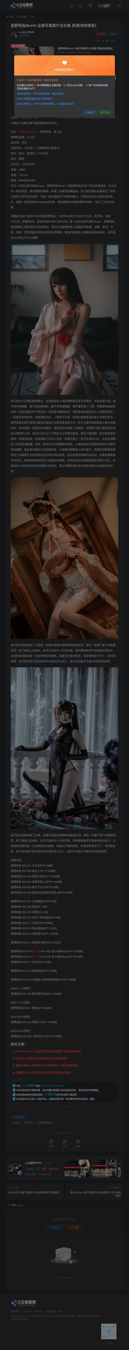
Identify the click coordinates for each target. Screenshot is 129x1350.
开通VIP (90, 112)
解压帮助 (105, 112)
